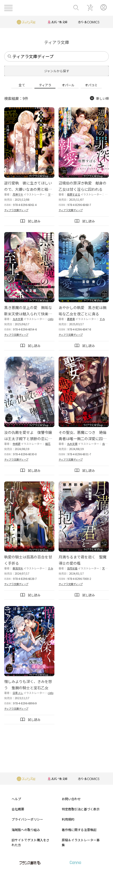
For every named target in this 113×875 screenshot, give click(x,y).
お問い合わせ (71, 799)
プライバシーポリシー (27, 819)
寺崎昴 (16, 444)
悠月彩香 (72, 568)
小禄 (107, 194)
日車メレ (18, 693)
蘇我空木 (18, 568)
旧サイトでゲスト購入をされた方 (30, 842)
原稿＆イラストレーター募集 (81, 842)
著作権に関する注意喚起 (79, 829)
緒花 (47, 444)
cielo (50, 319)
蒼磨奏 (71, 319)
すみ (102, 319)
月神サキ (18, 194)
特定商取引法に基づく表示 (81, 809)
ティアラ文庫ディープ (16, 210)
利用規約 (68, 819)
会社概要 (18, 809)
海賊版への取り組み (26, 829)
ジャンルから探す (56, 71)
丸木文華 (18, 319)
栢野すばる (73, 194)
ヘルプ (16, 799)
